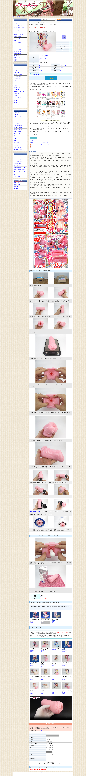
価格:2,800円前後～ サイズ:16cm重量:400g (34, 621)
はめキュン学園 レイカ (18, 135)
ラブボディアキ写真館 (18, 163)
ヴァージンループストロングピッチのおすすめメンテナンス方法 (42, 144)
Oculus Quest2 (17, 184)
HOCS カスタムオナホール (19, 91)
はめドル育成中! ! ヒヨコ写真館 (20, 171)
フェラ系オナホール (18, 78)
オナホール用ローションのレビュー (20, 28)
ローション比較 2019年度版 (19, 30)
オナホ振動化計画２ (18, 53)
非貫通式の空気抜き (18, 23)
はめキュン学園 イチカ (18, 129)
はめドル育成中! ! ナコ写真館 (19, 169)
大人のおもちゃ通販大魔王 (44, 55)
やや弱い (62, 67)
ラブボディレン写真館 (18, 161)
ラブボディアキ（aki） (18, 125)
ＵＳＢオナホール (17, 89)
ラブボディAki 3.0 (17, 116)
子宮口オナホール (17, 80)
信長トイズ (41, 59)
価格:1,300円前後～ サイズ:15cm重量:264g (34, 664)
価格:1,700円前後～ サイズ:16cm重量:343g (45, 678)
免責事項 (34, 773)
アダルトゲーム (17, 95)
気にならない (41, 68)
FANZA (40, 60)
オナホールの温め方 (18, 38)
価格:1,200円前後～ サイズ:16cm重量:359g (34, 692)
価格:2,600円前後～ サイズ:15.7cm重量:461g (34, 650)
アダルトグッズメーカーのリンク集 (20, 60)
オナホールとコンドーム (18, 32)
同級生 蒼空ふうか (17, 145)
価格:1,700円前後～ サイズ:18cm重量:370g (56, 664)
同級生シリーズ (17, 140)
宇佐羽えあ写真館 (17, 176)
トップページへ (43, 772)
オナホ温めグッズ (17, 36)
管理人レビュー (34, 140)
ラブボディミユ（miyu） (18, 121)
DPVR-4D (16, 188)
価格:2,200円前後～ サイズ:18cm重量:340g (66, 664)
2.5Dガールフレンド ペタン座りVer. (20, 138)
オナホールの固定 (17, 49)
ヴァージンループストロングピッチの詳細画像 (39, 142)
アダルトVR (16, 182)
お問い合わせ (44, 773)
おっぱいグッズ (17, 102)
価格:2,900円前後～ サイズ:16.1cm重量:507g (55, 649)
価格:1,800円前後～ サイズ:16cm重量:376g (45, 692)
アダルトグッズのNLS (43, 54)
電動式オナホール (17, 85)
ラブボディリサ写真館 (18, 165)
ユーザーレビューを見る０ (51, 77)
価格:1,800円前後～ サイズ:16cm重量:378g (56, 692)
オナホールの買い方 (18, 57)
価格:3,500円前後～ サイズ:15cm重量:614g (66, 692)
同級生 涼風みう (17, 142)
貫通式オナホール (17, 72)
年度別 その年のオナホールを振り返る (20, 100)
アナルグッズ (16, 104)
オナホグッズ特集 (17, 97)
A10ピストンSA (33, 511)
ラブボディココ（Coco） (18, 118)
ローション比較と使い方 (18, 25)
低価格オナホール (17, 70)
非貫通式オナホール (18, 74)
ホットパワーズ (42, 56)
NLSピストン (39, 511)
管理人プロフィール (50, 773)
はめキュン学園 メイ (18, 133)
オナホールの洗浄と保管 (18, 42)
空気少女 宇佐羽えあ (18, 147)
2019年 (40, 65)
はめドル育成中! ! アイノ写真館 (20, 167)
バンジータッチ (63, 65)
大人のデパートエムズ (43, 58)
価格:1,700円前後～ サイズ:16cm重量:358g (66, 678)
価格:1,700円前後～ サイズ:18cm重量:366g (45, 664)
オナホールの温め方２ (18, 40)
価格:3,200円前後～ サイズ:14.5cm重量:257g (45, 650)
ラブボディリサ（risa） (18, 127)
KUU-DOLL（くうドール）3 (19, 149)
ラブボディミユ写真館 (18, 159)
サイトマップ (39, 773)
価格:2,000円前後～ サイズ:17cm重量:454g (55, 621)
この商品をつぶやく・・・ (36, 74)
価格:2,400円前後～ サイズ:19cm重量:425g (45, 621)
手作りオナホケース (18, 55)
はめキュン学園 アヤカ (18, 131)
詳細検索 (59, 19)
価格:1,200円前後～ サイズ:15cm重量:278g (65, 650)
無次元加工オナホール (18, 76)
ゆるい (40, 67)
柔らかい (40, 70)
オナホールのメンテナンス (19, 44)
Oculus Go (16, 186)
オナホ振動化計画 (17, 51)
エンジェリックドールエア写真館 (20, 174)
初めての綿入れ (17, 114)
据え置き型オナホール (18, 87)
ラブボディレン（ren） (18, 123)
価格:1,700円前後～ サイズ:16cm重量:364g (56, 678)
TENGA (15, 68)
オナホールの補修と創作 (18, 47)
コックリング (16, 106)
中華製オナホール (17, 93)
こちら (42, 730)
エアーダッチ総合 (17, 112)
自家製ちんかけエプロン (18, 34)
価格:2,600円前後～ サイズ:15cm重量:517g (34, 678)
